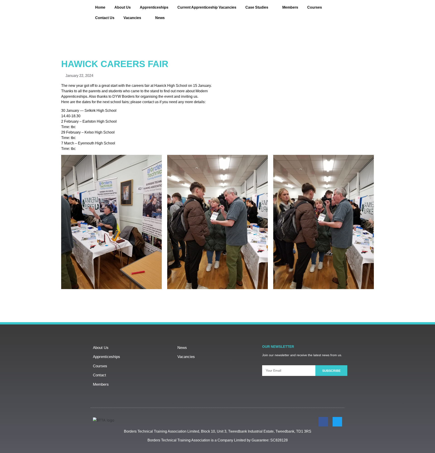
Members (290, 7)
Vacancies (132, 18)
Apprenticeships (154, 7)
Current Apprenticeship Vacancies (206, 7)
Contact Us (104, 18)
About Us (122, 7)
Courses (314, 7)
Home (100, 7)
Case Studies (256, 7)
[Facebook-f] (323, 421)
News (160, 18)
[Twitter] (337, 421)
